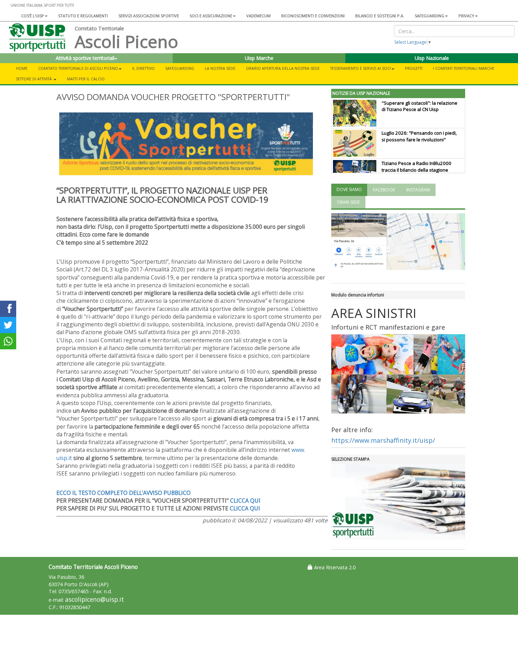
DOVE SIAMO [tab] (349, 189)
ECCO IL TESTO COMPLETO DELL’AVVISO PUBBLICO (123, 493)
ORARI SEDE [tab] (348, 202)
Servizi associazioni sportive (148, 15)
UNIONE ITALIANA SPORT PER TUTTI (42, 5)
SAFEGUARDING (429, 15)
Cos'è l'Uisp (32, 15)
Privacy (466, 15)
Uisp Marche (259, 58)
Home (21, 68)
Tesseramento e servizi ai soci (360, 68)
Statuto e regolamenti (83, 15)
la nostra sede (220, 68)
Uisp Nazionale (432, 58)
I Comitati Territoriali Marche (463, 68)
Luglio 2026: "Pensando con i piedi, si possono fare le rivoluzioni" (419, 136)
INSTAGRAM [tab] (418, 190)
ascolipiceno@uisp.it (94, 599)
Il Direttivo (143, 68)
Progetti (414, 68)
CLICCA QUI (245, 500)
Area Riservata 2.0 (334, 567)
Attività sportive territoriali (85, 58)
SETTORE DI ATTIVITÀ (34, 78)
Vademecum (258, 15)
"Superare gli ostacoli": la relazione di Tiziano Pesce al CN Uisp (419, 106)
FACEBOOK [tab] (384, 190)
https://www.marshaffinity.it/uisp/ (384, 440)
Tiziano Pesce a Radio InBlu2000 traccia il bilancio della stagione (416, 166)
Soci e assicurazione (211, 15)
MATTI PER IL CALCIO (86, 78)
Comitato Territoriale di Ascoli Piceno (78, 68)
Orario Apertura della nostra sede (283, 68)
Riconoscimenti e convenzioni (313, 15)
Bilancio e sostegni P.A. (379, 15)
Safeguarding (179, 68)
